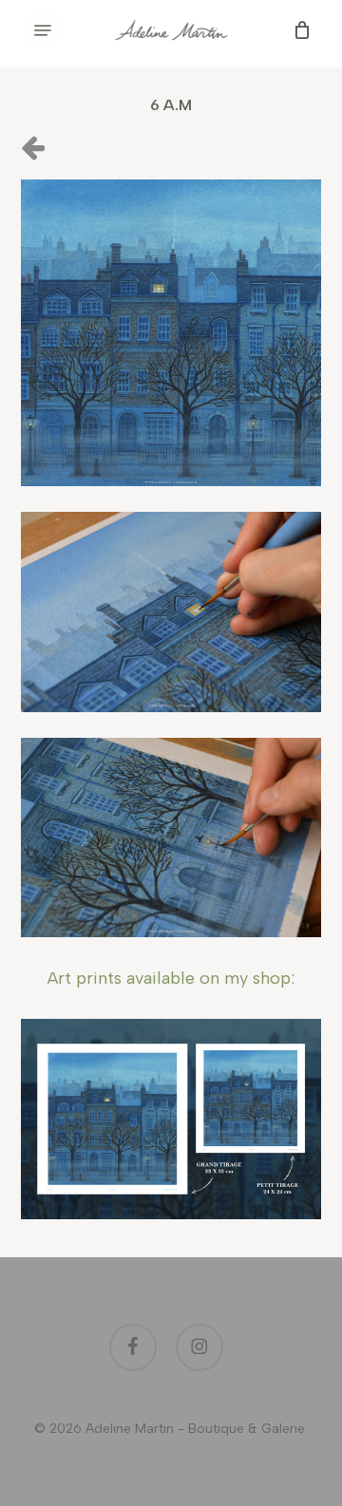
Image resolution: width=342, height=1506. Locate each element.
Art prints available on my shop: (171, 978)
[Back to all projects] (33, 146)
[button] (43, 30)
